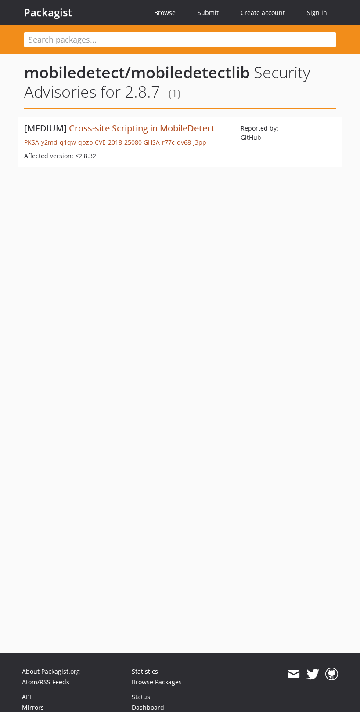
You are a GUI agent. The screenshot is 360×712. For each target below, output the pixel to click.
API (26, 697)
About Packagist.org (51, 671)
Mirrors (33, 707)
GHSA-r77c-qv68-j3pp (175, 142)
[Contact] (293, 674)
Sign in (317, 12)
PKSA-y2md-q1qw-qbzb (58, 142)
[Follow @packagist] (312, 674)
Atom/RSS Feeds (45, 682)
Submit (208, 12)
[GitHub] (331, 674)
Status (141, 697)
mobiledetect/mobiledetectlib (137, 72)
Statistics (145, 671)
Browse (165, 12)
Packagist (48, 12)
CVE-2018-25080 (118, 142)
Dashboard (148, 707)
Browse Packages (157, 682)
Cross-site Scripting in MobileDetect (142, 128)
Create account (263, 12)
